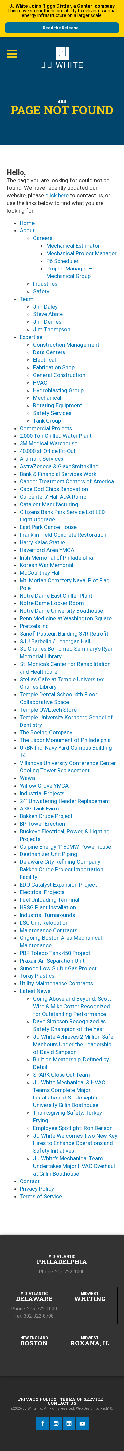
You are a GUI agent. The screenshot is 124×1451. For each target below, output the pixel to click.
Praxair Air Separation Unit (52, 960)
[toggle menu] (12, 54)
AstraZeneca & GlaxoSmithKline (59, 466)
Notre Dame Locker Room (52, 603)
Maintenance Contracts (48, 930)
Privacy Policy (37, 1188)
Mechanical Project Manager (81, 253)
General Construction (59, 375)
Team (27, 299)
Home (27, 223)
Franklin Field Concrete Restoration (63, 534)
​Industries (45, 283)
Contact (30, 1181)
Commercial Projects (46, 428)
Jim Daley (45, 306)
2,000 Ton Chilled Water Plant (56, 436)
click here (57, 195)
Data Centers (49, 352)
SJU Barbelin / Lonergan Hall (55, 641)
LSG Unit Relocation (44, 922)
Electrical (44, 359)
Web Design (85, 1408)
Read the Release (61, 27)
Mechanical (47, 397)
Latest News (35, 991)
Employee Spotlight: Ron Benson (73, 1128)
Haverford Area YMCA (47, 550)
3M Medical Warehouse (48, 443)
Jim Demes (47, 321)
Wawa (27, 778)
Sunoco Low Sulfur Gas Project (58, 968)
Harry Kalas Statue (42, 542)
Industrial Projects (42, 793)
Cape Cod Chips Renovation (54, 489)
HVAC (40, 382)
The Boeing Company (46, 732)
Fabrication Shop (54, 367)
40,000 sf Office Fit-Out (48, 451)
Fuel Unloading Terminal (49, 899)
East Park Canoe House (48, 527)
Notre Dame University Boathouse (61, 610)
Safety (41, 291)
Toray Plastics (37, 976)
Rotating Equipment (57, 405)
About (27, 230)
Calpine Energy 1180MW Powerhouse (65, 846)
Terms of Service (41, 1196)
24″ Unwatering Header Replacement (65, 801)
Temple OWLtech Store (48, 709)
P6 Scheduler (62, 261)
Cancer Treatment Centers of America (67, 481)
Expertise (31, 337)
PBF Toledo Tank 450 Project (55, 953)
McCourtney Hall (40, 572)
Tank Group (47, 420)
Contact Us (62, 1403)
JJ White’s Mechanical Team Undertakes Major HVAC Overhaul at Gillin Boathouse (74, 1166)
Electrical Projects (42, 892)
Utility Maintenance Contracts (56, 983)
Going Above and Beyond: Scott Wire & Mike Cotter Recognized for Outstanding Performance (72, 1006)
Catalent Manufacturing (49, 504)
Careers (42, 238)
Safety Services (52, 413)
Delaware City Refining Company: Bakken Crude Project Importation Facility (61, 869)
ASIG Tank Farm (39, 808)
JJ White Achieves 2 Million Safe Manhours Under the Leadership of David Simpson (73, 1044)
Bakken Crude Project (46, 816)
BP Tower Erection (42, 823)
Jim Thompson (51, 329)
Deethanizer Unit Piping (48, 854)
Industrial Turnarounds (47, 915)
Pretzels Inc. (35, 626)
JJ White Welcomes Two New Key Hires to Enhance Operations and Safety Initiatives (75, 1143)
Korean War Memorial (46, 565)
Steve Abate (48, 314)
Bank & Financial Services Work (58, 474)
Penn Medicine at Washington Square (66, 618)
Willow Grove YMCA (44, 785)
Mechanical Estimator (73, 245)
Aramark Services (41, 458)
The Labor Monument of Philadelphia (65, 740)
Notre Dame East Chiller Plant (56, 595)
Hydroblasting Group (58, 390)
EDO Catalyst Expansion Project (58, 884)
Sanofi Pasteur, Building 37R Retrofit (64, 633)
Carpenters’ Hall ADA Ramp (53, 496)
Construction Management (66, 344)
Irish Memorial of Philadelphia (56, 557)
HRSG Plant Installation (48, 907)
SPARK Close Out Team (61, 1074)
